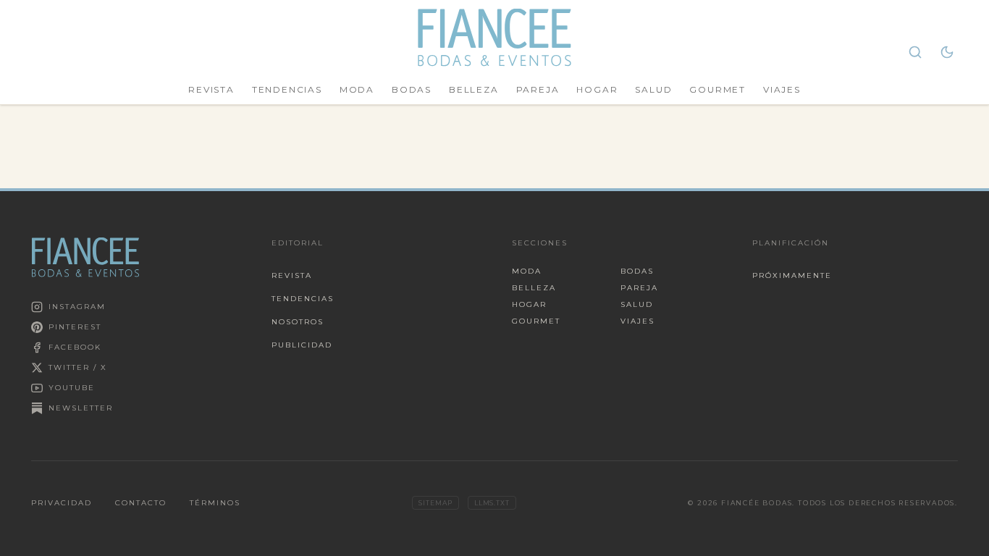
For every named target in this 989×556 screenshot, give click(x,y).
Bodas (412, 89)
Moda (357, 89)
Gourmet (717, 89)
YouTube (72, 387)
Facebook (75, 347)
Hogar (597, 89)
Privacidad (61, 502)
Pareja (538, 89)
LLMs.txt (492, 503)
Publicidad (302, 345)
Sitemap (435, 503)
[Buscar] (915, 52)
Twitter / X (78, 367)
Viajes (782, 89)
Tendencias (287, 89)
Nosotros (298, 322)
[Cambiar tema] (947, 52)
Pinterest (75, 327)
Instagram (77, 306)
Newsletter (81, 408)
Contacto (141, 502)
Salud (653, 89)
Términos (215, 502)
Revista (211, 89)
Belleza (474, 89)
